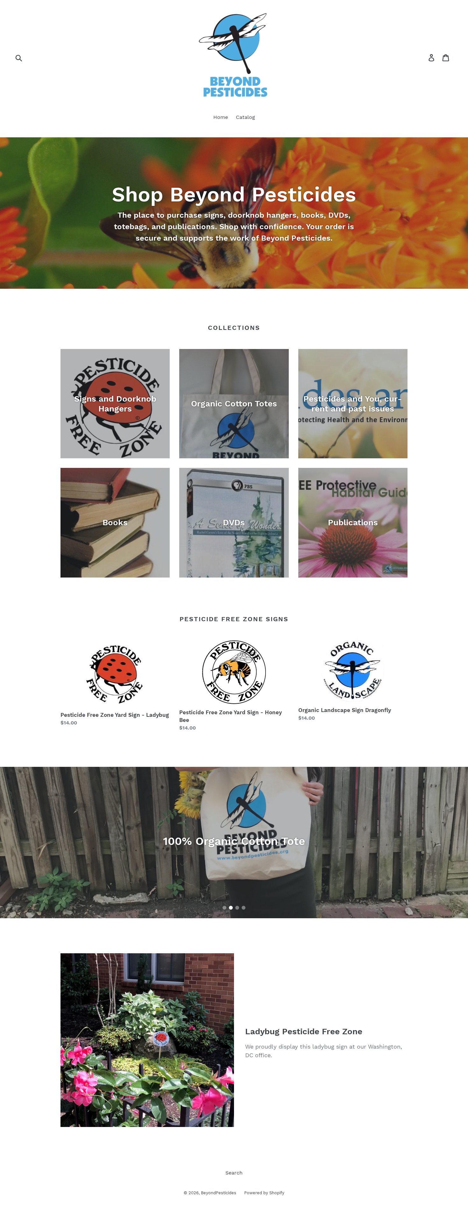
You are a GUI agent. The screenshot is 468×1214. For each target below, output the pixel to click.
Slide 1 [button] (224, 908)
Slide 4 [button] (243, 908)
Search (234, 1173)
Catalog (245, 117)
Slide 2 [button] (231, 908)
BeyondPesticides (218, 1192)
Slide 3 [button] (237, 908)
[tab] (224, 908)
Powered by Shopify (264, 1192)
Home (220, 117)
